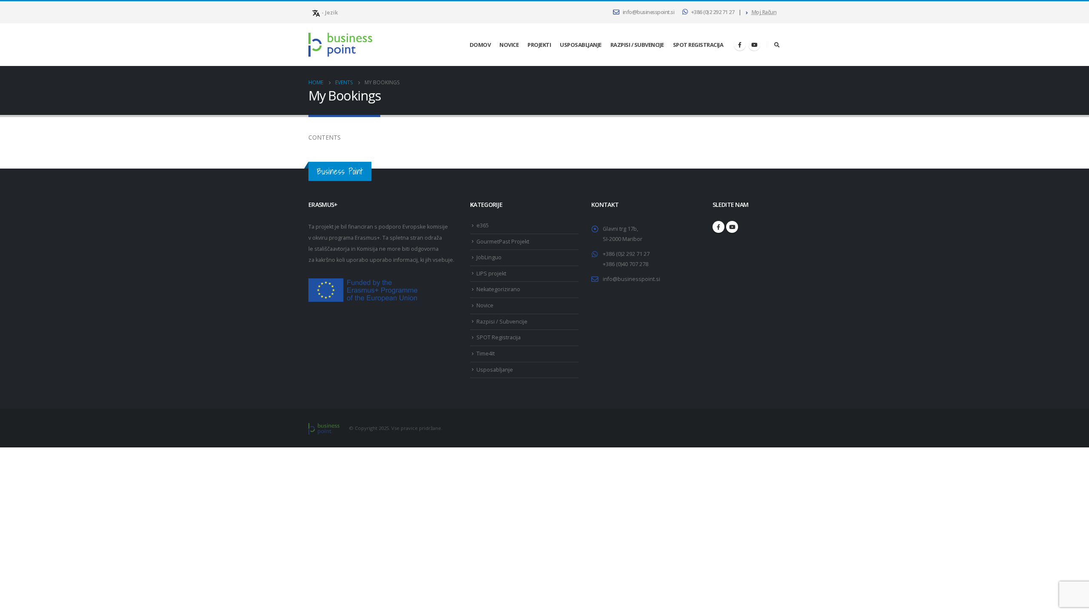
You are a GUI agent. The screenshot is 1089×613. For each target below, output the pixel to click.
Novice (509, 45)
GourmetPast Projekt (502, 241)
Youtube (732, 227)
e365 (482, 225)
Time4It (485, 353)
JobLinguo (489, 257)
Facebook (718, 227)
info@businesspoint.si (649, 12)
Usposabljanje (581, 45)
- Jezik (329, 12)
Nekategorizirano (498, 289)
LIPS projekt (491, 273)
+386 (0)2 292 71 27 (713, 12)
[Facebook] (740, 45)
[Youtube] (754, 45)
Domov (480, 45)
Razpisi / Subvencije (637, 45)
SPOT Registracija (698, 45)
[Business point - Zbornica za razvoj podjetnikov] (340, 45)
